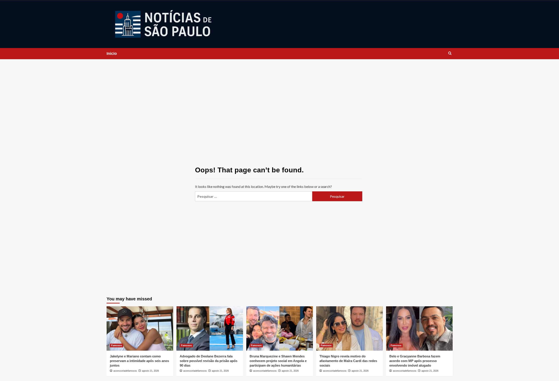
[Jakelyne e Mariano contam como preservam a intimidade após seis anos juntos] (140, 328)
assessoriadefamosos (125, 370)
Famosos (116, 345)
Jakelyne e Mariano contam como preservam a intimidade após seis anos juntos (139, 360)
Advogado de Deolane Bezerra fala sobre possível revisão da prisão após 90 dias (208, 360)
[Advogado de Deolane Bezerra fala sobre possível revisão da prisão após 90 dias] (209, 328)
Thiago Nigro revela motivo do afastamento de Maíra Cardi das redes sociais (348, 360)
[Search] (450, 53)
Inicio (112, 53)
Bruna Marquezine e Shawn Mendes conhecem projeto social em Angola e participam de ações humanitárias (278, 360)
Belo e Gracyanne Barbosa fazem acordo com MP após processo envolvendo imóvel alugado (414, 360)
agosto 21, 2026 (150, 370)
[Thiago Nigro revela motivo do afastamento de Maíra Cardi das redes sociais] (349, 328)
